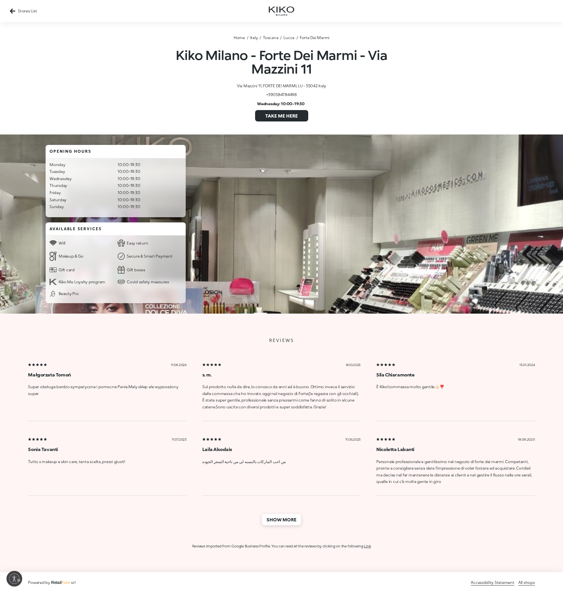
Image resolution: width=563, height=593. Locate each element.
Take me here (281, 116)
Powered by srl (51, 582)
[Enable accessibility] (14, 578)
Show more (281, 519)
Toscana (270, 37)
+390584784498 (281, 94)
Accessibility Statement (492, 582)
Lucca (289, 37)
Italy (254, 37)
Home (239, 37)
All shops (526, 582)
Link (367, 546)
